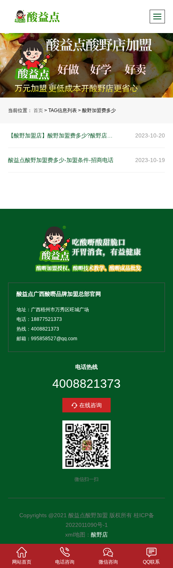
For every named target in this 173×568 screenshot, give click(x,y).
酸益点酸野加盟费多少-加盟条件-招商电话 (60, 160)
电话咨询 (64, 562)
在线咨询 (90, 405)
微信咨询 (108, 562)
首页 (38, 110)
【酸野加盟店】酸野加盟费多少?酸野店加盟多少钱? (63, 135)
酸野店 (99, 534)
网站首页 (21, 562)
